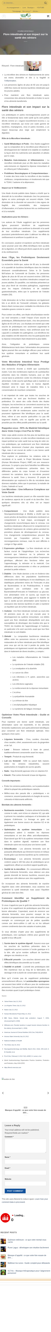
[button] (4, 16)
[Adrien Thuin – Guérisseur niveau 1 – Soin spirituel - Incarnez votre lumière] (25, 16)
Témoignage (16, 11)
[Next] (47, 1097)
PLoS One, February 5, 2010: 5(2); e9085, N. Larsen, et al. (23, 1056)
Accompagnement (13, 7)
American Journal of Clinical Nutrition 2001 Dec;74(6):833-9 (23, 1032)
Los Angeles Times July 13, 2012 (15, 1005)
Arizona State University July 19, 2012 (16, 1036)
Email (7, 1168)
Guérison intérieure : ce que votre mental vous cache (27, 1241)
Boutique (31, 7)
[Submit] (45, 3)
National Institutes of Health (13, 1041)
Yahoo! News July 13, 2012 (13, 1001)
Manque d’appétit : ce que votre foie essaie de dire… (25, 1111)
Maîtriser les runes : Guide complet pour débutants (29, 1263)
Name (7, 1157)
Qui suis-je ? (26, 11)
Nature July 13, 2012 (11, 1010)
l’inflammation (10, 81)
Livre (24, 7)
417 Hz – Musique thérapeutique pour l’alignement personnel (29, 1272)
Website (8, 1179)
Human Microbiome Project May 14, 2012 (17, 1014)
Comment (9, 1137)
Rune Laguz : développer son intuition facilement (28, 1248)
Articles (35, 11)
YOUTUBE (40, 7)
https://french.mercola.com (12, 1067)
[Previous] (3, 1097)
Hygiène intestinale (26, 31)
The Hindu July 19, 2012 (12, 1045)
